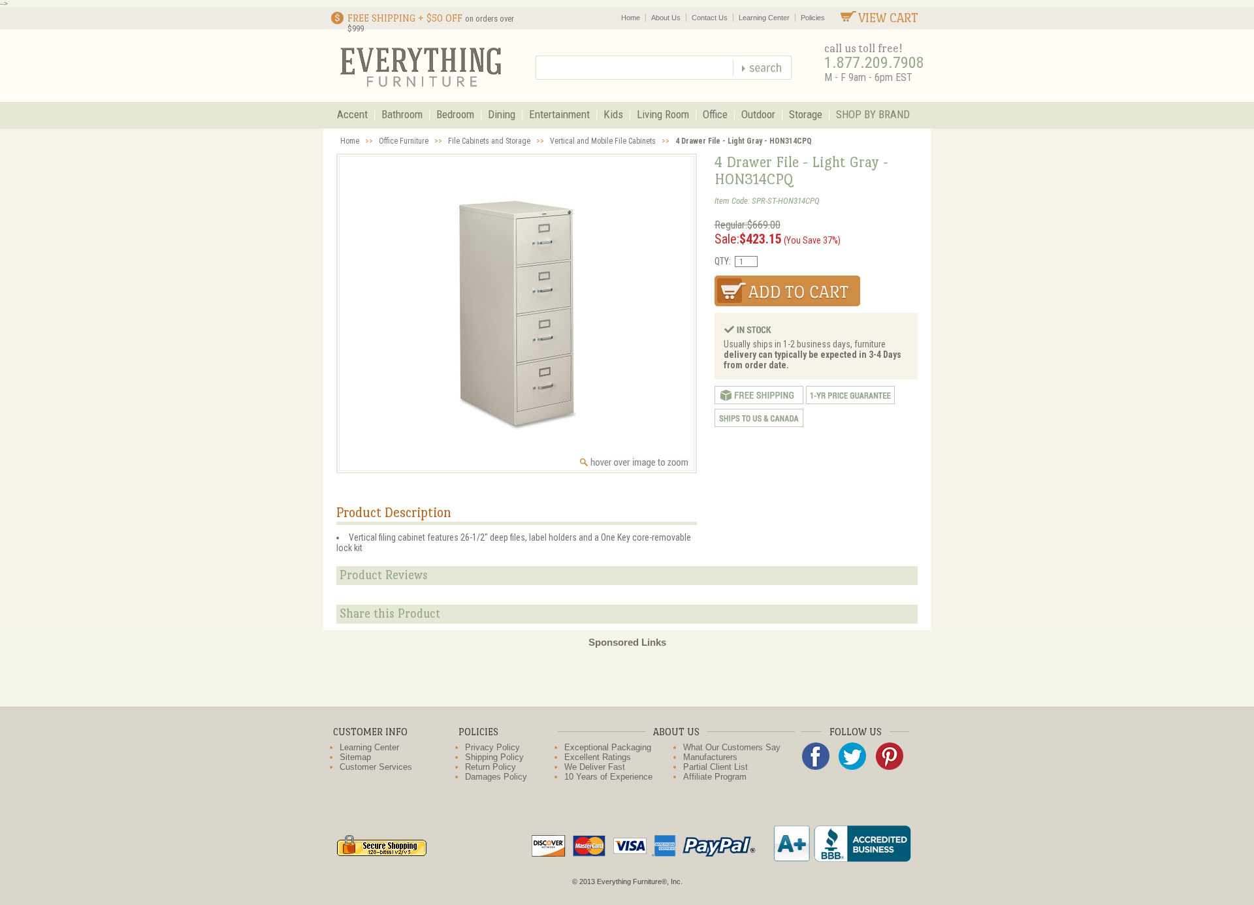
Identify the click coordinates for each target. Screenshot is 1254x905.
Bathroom (402, 114)
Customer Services (376, 767)
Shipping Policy (494, 757)
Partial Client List (715, 767)
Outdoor (758, 114)
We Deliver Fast (594, 767)
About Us (666, 18)
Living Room (663, 114)
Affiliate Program (715, 777)
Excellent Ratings (597, 757)
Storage (805, 114)
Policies (813, 18)
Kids (613, 114)
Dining (501, 114)
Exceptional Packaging (607, 747)
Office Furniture (403, 141)
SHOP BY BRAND (873, 114)
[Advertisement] (627, 677)
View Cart (888, 18)
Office (715, 114)
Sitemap (355, 757)
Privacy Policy (492, 747)
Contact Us (710, 18)
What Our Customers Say (731, 747)
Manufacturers (710, 757)
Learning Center (764, 18)
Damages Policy (496, 777)
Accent (352, 114)
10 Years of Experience (608, 777)
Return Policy (490, 767)
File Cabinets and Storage (489, 141)
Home (630, 18)
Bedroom (455, 114)
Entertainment (559, 114)
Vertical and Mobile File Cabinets (603, 141)
